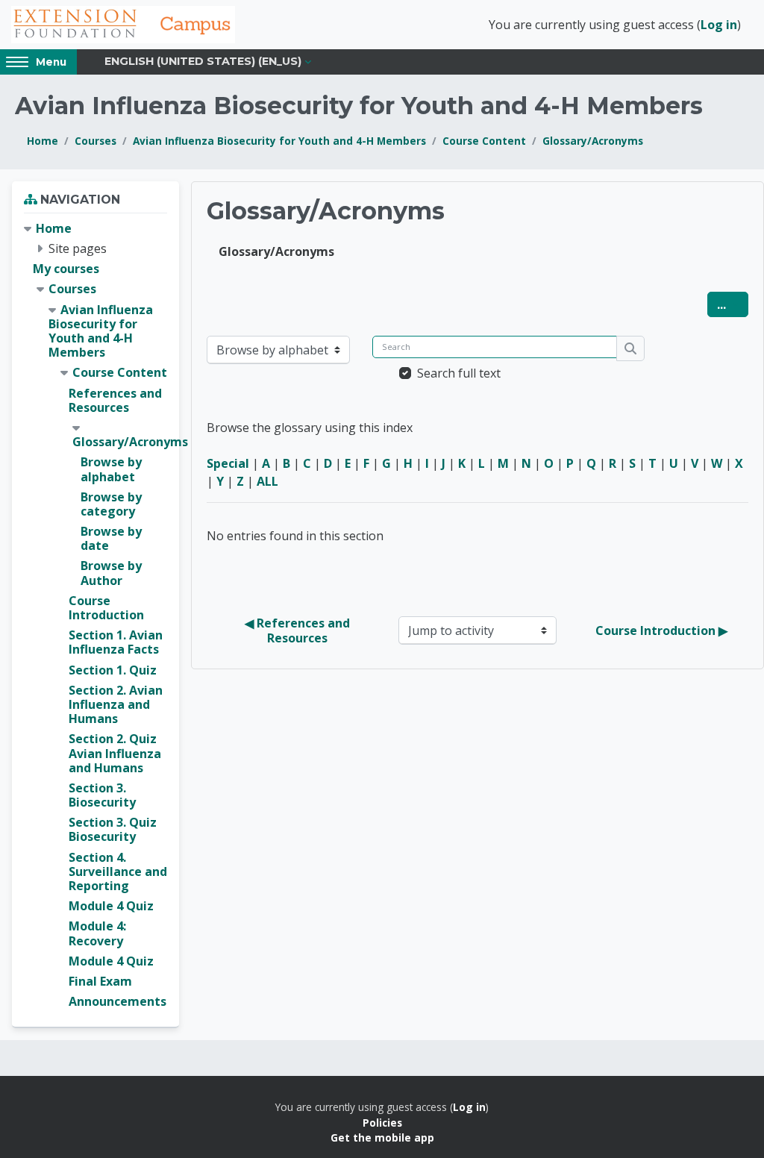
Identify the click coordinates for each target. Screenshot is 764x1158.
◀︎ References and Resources (299, 630)
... (732, 304)
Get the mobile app (382, 1137)
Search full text (459, 373)
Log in (719, 24)
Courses (95, 141)
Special (228, 463)
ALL (267, 481)
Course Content (484, 141)
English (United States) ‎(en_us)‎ (202, 61)
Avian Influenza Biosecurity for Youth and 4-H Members (279, 141)
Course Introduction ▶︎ (661, 630)
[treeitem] (95, 615)
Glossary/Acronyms (592, 141)
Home (42, 141)
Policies (382, 1122)
